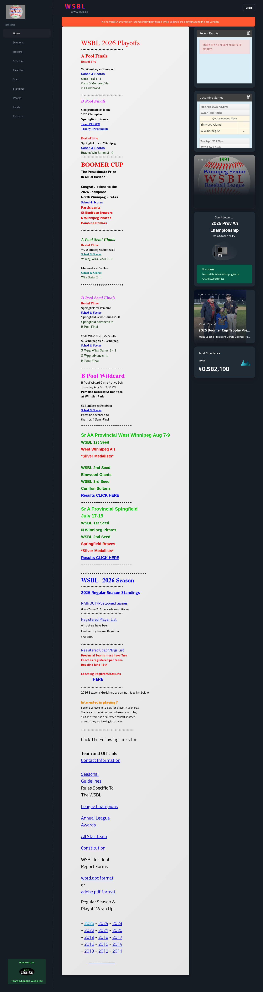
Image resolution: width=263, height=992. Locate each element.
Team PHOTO (90, 124)
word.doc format (97, 877)
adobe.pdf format (98, 891)
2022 (89, 930)
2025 (89, 923)
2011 (117, 950)
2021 (103, 930)
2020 (117, 930)
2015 (103, 943)
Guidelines (91, 780)
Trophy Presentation (94, 128)
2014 (117, 943)
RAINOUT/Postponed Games (104, 603)
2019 (89, 937)
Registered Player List (99, 619)
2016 (89, 943)
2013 (89, 950)
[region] (27, 496)
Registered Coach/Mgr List (102, 650)
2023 (117, 923)
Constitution (93, 847)
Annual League (95, 817)
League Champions (99, 806)
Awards (88, 824)
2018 (103, 937)
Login (249, 8)
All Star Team (94, 836)
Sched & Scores (93, 74)
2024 (103, 923)
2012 (103, 950)
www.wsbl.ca (79, 11)
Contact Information (100, 760)
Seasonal (90, 773)
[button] (228, 8)
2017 (117, 937)
